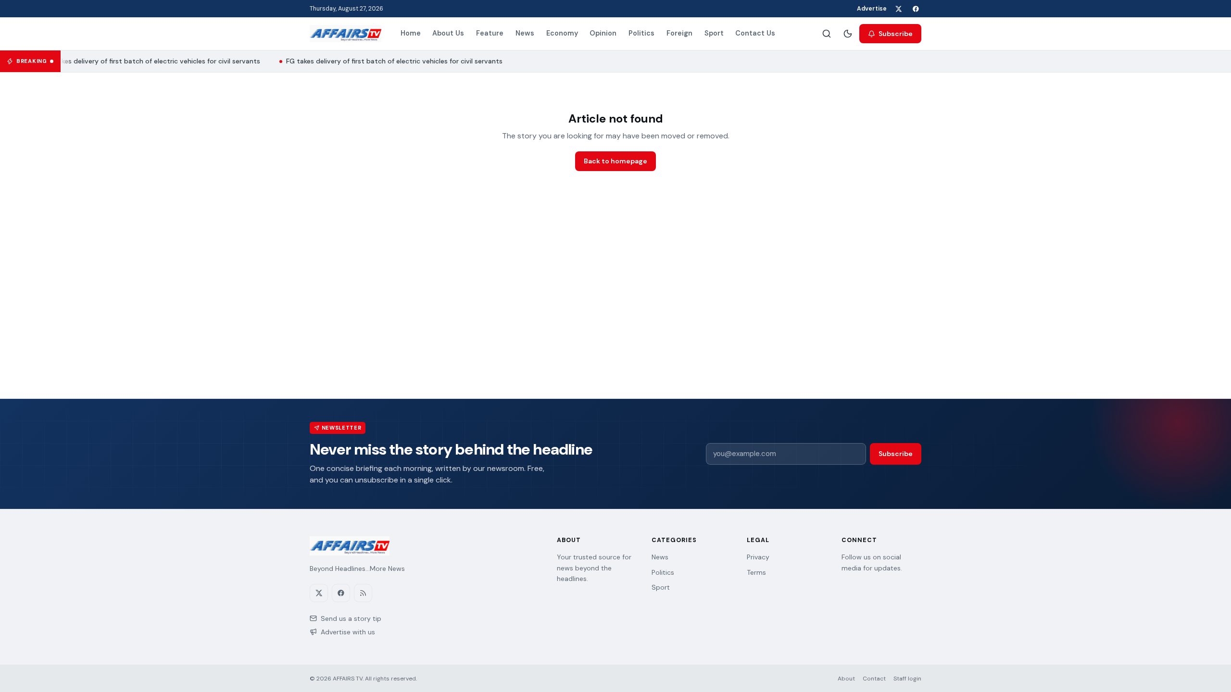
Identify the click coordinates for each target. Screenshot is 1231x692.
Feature (489, 33)
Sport (714, 33)
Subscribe (896, 33)
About (846, 678)
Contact (874, 678)
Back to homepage (615, 161)
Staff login (907, 678)
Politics (641, 33)
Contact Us (755, 33)
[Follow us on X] (898, 8)
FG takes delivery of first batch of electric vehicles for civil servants (148, 61)
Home (411, 33)
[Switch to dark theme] (847, 33)
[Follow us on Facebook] (915, 8)
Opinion (603, 33)
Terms (756, 572)
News (524, 33)
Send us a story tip (351, 618)
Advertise (872, 8)
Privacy (758, 557)
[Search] (826, 33)
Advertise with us (348, 632)
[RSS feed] (363, 593)
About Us (448, 33)
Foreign (679, 33)
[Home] (345, 33)
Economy (562, 33)
